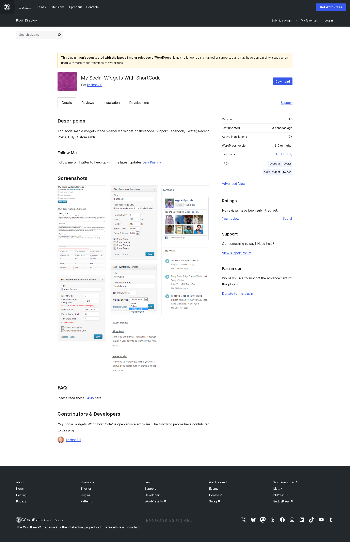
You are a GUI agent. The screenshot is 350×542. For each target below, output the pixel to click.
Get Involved (218, 482)
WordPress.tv (155, 501)
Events (213, 488)
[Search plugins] (59, 35)
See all (287, 218)
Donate (216, 495)
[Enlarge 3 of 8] (101, 281)
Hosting (21, 495)
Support (286, 103)
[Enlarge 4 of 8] (153, 191)
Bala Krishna (152, 162)
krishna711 (94, 85)
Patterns (86, 501)
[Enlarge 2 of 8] (101, 250)
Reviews (87, 103)
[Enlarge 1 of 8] (101, 191)
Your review (230, 218)
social (287, 163)
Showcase (88, 482)
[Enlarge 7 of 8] (205, 191)
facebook (275, 163)
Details (67, 103)
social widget (272, 171)
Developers (153, 495)
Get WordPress (331, 7)
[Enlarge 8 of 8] (205, 253)
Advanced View (233, 184)
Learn (148, 482)
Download (282, 81)
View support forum (236, 253)
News (20, 488)
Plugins (85, 495)
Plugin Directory (27, 20)
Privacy (21, 501)
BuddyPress (283, 501)
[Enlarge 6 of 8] (153, 322)
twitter (287, 171)
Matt (278, 488)
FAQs (89, 398)
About (20, 482)
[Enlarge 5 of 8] (153, 268)
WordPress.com (285, 482)
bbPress (280, 495)
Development (139, 103)
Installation (112, 103)
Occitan (60, 520)
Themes (86, 488)
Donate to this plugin (237, 293)
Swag (214, 501)
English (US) (284, 154)
